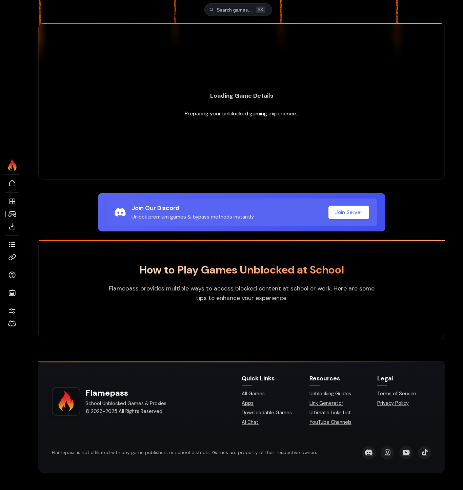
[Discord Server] (12, 323)
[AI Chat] (12, 293)
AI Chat (250, 422)
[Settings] (12, 311)
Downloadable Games (267, 413)
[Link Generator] (12, 257)
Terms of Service (396, 394)
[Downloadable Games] (12, 226)
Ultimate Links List (330, 413)
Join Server (348, 212)
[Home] (12, 183)
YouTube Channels (330, 422)
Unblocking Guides (330, 394)
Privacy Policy (393, 403)
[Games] (12, 214)
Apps (248, 403)
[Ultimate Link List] (12, 244)
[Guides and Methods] (12, 275)
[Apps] (12, 201)
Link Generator (326, 403)
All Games (253, 394)
